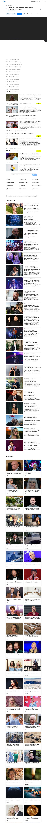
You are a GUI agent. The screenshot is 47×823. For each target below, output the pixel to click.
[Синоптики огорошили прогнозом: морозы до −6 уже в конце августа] (32, 667)
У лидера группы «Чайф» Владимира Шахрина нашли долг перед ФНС (32, 269)
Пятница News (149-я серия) (15, 148)
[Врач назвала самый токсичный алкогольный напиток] (32, 776)
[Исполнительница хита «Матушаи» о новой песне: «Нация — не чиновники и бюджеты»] (32, 704)
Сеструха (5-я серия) (13, 81)
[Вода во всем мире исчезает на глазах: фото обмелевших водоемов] (32, 740)
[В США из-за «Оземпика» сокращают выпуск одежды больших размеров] (14, 758)
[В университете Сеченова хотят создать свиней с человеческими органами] (32, 631)
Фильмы (28, 13)
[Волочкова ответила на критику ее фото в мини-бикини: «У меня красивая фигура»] (32, 613)
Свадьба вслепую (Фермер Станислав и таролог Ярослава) (21, 133)
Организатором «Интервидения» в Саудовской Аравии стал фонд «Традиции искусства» (32, 219)
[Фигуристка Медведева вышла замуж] (14, 595)
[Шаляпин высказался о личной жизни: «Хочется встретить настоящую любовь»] (14, 776)
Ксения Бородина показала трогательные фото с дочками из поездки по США (32, 406)
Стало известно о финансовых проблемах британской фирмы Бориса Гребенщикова (31, 332)
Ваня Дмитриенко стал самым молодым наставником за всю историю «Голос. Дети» (32, 444)
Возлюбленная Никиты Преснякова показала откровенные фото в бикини (32, 419)
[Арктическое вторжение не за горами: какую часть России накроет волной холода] (32, 686)
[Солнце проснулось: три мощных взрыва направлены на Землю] (32, 813)
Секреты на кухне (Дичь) (14, 162)
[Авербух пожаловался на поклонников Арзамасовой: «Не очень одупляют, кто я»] (14, 649)
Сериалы (34, 13)
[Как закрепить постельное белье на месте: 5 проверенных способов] (32, 595)
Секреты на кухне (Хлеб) (14, 59)
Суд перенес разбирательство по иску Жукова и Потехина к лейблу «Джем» (32, 294)
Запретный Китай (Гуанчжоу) (15, 69)
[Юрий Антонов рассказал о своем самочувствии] (32, 468)
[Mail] (4, 1)
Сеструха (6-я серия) (13, 84)
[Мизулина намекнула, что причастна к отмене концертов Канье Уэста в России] (32, 649)
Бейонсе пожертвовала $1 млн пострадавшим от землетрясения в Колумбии (31, 207)
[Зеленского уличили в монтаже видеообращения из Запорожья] (32, 504)
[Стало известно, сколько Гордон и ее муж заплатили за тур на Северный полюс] (14, 704)
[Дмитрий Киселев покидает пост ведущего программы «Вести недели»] (14, 468)
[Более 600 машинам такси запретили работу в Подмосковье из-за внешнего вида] (32, 795)
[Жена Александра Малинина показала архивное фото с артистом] (14, 813)
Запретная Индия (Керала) (14, 71)
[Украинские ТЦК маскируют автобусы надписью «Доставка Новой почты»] (32, 540)
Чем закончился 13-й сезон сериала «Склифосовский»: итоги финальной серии (31, 232)
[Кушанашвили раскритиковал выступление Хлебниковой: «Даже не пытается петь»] (14, 686)
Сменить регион (11, 10)
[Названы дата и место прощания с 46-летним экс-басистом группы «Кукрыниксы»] (14, 559)
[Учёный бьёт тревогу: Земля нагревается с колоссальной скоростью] (14, 795)
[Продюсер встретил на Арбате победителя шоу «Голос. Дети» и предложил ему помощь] (32, 577)
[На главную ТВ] (5, 1)
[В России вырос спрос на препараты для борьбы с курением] (14, 722)
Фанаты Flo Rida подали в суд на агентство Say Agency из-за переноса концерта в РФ (32, 282)
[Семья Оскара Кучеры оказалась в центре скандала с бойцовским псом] (14, 577)
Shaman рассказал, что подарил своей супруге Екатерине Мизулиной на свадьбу (31, 257)
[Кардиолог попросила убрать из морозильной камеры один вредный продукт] (32, 522)
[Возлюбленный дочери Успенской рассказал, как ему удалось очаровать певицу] (14, 667)
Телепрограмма (9, 5)
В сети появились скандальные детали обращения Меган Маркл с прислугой (31, 381)
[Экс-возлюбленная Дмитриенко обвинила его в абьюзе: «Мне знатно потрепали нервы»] (14, 613)
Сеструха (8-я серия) (13, 89)
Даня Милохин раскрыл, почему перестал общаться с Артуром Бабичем (32, 344)
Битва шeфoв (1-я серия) (14, 150)
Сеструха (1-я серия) (13, 74)
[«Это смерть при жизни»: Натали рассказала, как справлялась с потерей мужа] (32, 486)
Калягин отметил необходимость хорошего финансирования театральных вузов (31, 394)
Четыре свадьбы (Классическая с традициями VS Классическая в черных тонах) (22, 116)
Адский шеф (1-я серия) (14, 91)
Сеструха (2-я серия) (13, 76)
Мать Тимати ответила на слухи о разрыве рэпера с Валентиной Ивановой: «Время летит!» (31, 307)
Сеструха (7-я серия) (13, 86)
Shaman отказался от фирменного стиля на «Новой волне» (32, 357)
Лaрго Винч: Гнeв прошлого (14, 135)
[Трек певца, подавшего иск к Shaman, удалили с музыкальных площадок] (32, 559)
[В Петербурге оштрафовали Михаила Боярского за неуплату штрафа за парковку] (14, 540)
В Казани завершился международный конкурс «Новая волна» (31, 244)
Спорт (40, 13)
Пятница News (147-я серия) (15, 61)
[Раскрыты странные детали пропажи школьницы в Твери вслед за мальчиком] (14, 740)
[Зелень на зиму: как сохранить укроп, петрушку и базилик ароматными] (14, 504)
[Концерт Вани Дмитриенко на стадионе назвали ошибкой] (14, 522)
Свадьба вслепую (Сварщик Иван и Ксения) (18, 130)
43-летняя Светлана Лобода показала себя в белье (32, 430)
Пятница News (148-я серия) (15, 66)
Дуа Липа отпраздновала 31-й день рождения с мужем (32, 368)
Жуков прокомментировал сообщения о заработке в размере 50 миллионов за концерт (31, 319)
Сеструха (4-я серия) (13, 79)
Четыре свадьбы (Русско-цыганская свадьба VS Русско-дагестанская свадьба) (20, 104)
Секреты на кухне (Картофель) (15, 64)
